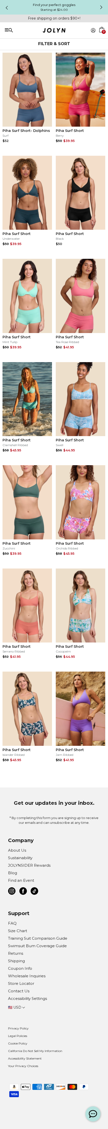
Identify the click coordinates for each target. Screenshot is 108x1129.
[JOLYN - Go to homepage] (54, 31)
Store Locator (21, 983)
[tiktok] (34, 892)
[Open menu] (25, 30)
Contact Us (18, 991)
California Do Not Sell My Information (35, 1051)
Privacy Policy (18, 1028)
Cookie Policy (17, 1043)
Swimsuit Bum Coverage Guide (37, 945)
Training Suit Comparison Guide (37, 938)
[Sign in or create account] (93, 30)
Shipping (16, 960)
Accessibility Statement (25, 1058)
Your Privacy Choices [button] (23, 1066)
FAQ (12, 923)
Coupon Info (20, 968)
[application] (93, 1114)
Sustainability (20, 857)
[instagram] (12, 892)
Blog (12, 872)
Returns (15, 953)
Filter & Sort (54, 43)
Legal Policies (17, 1036)
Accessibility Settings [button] (27, 998)
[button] (102, 36)
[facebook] (23, 892)
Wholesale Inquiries (26, 976)
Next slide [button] (101, 7)
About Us (17, 850)
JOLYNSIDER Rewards (29, 865)
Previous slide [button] (7, 8)
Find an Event (21, 880)
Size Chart (17, 930)
